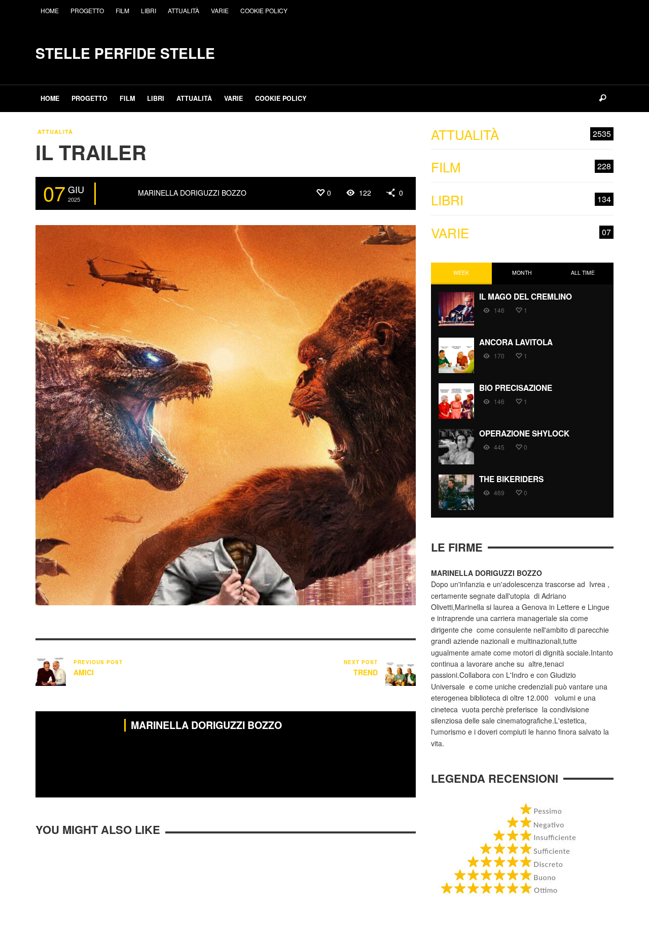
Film (521, 167)
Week (461, 272)
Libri (521, 200)
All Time (583, 272)
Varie (521, 233)
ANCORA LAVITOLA (516, 342)
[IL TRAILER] (225, 414)
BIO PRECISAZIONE (515, 387)
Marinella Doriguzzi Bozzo (192, 193)
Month (522, 272)
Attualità (55, 131)
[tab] (461, 273)
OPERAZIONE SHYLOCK (524, 433)
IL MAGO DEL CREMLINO (525, 296)
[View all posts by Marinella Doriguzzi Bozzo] (118, 194)
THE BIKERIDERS (511, 479)
